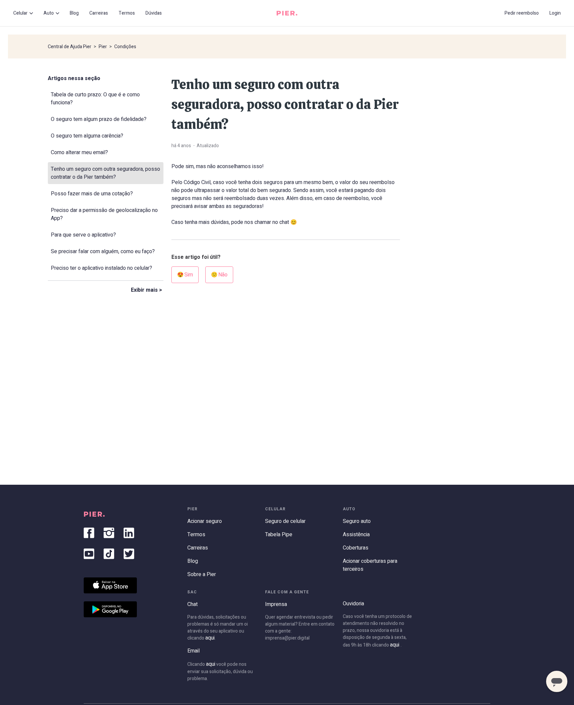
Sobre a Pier (201, 574)
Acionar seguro (204, 521)
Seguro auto (357, 521)
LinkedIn (129, 533)
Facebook (89, 533)
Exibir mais (144, 290)
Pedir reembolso (522, 13)
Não (223, 275)
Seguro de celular (285, 521)
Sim (188, 275)
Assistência (356, 535)
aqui (210, 638)
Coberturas (355, 548)
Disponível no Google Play (110, 609)
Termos (127, 13)
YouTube (89, 554)
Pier (103, 46)
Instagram (109, 533)
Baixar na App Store (110, 585)
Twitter (129, 554)
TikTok (109, 554)
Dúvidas (153, 13)
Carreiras (98, 13)
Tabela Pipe (278, 535)
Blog (74, 13)
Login (555, 13)
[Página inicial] (287, 13)
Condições (125, 46)
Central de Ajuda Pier (69, 46)
